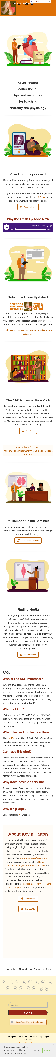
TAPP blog (41, 197)
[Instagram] (17, 982)
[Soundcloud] (50, 982)
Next (49, 68)
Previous (7, 68)
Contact (34, 1043)
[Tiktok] (28, 988)
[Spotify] (8, 988)
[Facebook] (4, 982)
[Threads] (41, 988)
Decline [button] (36, 1050)
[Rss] (21, 988)
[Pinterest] (24, 982)
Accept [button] (47, 1050)
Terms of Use (23, 1043)
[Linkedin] (30, 982)
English (36, 1)
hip (20, 814)
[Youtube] (43, 982)
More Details (30, 898)
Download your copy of (28, 451)
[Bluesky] (47, 988)
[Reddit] (15, 988)
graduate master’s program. (33, 858)
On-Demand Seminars (30, 540)
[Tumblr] (37, 982)
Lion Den (11, 738)
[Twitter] (11, 982)
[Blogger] (34, 988)
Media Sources (30, 654)
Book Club (30, 431)
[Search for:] (28, 1006)
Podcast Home (30, 207)
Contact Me (30, 909)
